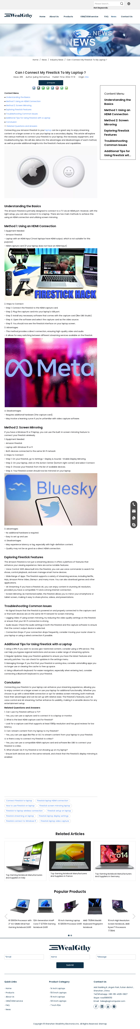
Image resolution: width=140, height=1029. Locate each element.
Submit (70, 965)
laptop (48, 130)
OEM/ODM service (14, 1001)
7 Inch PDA (55, 1005)
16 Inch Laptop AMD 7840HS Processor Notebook (117, 924)
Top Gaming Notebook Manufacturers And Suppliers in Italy (24, 876)
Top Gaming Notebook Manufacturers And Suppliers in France (69, 875)
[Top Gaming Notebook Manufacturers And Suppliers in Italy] (25, 856)
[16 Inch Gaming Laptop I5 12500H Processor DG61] (45, 906)
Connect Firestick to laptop (19, 800)
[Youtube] (108, 1006)
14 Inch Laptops (57, 988)
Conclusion (11, 122)
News (8, 1009)
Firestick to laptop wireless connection (24, 810)
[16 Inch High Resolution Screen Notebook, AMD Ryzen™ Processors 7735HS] (95, 906)
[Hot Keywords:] (121, 3)
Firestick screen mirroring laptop (55, 805)
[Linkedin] (102, 1006)
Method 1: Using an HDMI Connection (23, 101)
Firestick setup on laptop (59, 810)
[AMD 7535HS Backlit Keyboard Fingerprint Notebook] (70, 906)
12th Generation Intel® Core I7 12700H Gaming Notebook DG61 (19, 924)
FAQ (8, 1005)
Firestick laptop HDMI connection (52, 800)
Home (8, 988)
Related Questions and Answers (22, 126)
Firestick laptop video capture (55, 821)
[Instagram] (114, 1006)
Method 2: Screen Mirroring (18, 105)
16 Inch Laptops (57, 996)
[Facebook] (96, 1006)
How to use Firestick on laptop (20, 805)
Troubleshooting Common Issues (22, 113)
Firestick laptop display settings (53, 816)
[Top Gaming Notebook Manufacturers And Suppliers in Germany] (114, 856)
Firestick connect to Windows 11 (21, 821)
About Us (10, 996)
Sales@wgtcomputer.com (112, 1001)
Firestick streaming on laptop (20, 816)
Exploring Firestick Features (18, 109)
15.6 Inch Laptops (58, 992)
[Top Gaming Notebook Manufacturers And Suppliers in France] (70, 856)
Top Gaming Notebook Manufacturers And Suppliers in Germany (113, 875)
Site (87, 77)
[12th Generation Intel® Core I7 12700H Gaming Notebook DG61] (20, 906)
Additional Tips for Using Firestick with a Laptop (28, 118)
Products (10, 992)
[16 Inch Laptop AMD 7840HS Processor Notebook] (120, 906)
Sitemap (103, 1023)
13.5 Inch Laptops (58, 1001)
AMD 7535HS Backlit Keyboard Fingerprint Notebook (68, 924)
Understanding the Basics (18, 97)
